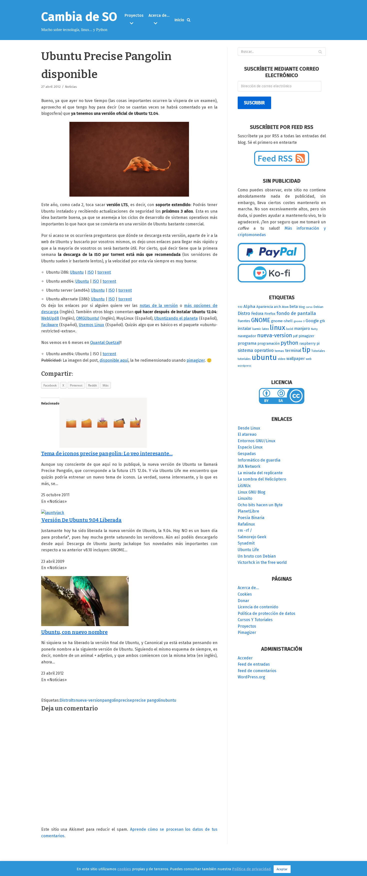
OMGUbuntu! (87, 318)
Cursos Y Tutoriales (255, 619)
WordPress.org (251, 677)
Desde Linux (249, 428)
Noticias (71, 87)
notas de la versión (159, 305)
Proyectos (247, 626)
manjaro (302, 328)
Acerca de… (248, 587)
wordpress (244, 365)
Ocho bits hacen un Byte (260, 505)
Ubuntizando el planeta (176, 318)
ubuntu (169, 700)
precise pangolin (147, 700)
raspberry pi (309, 343)
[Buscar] (188, 20)
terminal (293, 350)
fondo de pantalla (296, 313)
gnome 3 (299, 321)
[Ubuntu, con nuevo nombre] (85, 624)
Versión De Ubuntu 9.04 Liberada (81, 520)
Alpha (249, 306)
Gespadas (247, 453)
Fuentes (244, 321)
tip (306, 350)
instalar (244, 328)
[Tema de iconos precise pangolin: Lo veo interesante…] (103, 446)
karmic (256, 329)
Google (312, 320)
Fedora (257, 313)
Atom (285, 307)
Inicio (179, 20)
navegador (247, 336)
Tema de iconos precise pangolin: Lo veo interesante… (107, 454)
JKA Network (249, 466)
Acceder (245, 658)
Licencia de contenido (258, 607)
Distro (65, 700)
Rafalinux (246, 524)
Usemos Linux (91, 324)
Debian (318, 307)
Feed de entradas (254, 664)
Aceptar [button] (282, 869)
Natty (314, 329)
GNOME (260, 320)
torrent (104, 272)
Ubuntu (77, 272)
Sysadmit (246, 543)
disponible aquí (114, 360)
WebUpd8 (50, 318)
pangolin (110, 700)
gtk (322, 321)
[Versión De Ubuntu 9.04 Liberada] (52, 512)
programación (268, 343)
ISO (90, 272)
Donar (243, 600)
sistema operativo (256, 350)
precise (125, 700)
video (281, 359)
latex (265, 329)
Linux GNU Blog (251, 492)
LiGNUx (244, 485)
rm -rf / (245, 530)
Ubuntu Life (248, 549)
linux (277, 327)
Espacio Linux (250, 447)
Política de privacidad (251, 869)
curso (309, 307)
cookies (124, 869)
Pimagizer (247, 632)
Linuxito (245, 498)
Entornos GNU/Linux (256, 441)
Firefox (269, 314)
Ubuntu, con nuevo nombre (74, 632)
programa (247, 343)
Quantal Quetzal (105, 342)
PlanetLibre (248, 511)
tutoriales (244, 359)
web (309, 359)
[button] (135, 23)
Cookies (245, 594)
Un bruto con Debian (257, 556)
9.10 (240, 307)
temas (279, 351)
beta (294, 306)
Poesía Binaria (251, 517)
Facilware (49, 324)
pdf (295, 336)
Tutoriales (318, 351)
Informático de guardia (259, 460)
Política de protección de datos (266, 613)
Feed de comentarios (257, 670)
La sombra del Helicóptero (262, 479)
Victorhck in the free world (262, 562)
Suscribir (254, 103)
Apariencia (264, 307)
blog (302, 307)
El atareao (247, 434)
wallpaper (295, 358)
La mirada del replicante (260, 473)
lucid (289, 329)
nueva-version (88, 700)
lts (73, 700)
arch (277, 307)
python (289, 342)
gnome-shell (282, 321)
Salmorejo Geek (252, 537)
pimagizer (195, 360)
